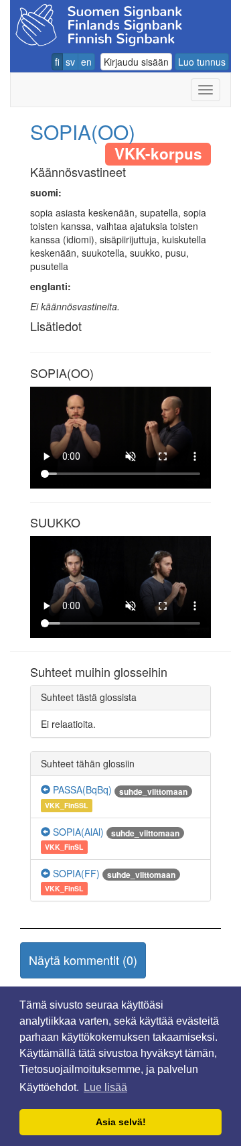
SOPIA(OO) (82, 131)
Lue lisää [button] (105, 1087)
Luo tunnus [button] (202, 61)
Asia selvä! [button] (121, 1122)
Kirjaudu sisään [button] (136, 61)
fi (57, 61)
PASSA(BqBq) (81, 789)
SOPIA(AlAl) (77, 831)
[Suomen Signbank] (98, 23)
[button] (83, 960)
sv (70, 61)
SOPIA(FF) (75, 873)
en (86, 61)
